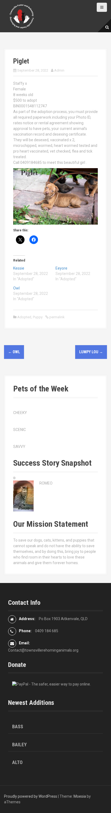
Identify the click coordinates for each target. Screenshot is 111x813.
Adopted (24, 317)
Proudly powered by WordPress (30, 796)
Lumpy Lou (91, 352)
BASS (17, 726)
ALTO (17, 762)
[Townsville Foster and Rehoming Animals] (21, 16)
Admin (59, 70)
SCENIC (19, 429)
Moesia (80, 796)
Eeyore (61, 268)
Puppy (38, 317)
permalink (56, 317)
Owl (16, 288)
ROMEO (46, 483)
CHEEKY (20, 413)
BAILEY (19, 744)
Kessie (18, 268)
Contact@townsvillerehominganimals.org (43, 650)
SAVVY (19, 446)
